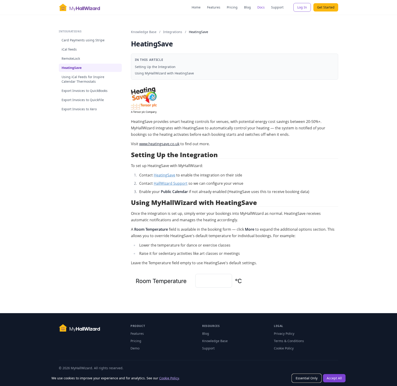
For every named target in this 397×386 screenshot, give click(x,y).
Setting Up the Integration (155, 67)
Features (213, 7)
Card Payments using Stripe (83, 40)
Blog (247, 7)
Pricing (232, 7)
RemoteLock (71, 58)
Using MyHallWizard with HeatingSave (164, 73)
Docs (261, 7)
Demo (134, 348)
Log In (302, 7)
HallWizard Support (170, 183)
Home (196, 7)
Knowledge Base (143, 32)
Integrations (172, 32)
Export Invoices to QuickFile (83, 100)
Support (277, 7)
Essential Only (307, 378)
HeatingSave (72, 67)
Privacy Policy (284, 333)
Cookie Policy (169, 378)
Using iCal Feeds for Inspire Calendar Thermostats (83, 79)
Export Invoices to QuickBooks (85, 90)
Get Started (326, 7)
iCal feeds (69, 49)
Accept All (334, 378)
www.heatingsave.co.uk (159, 143)
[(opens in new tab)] (234, 100)
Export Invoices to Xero (79, 109)
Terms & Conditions (289, 341)
